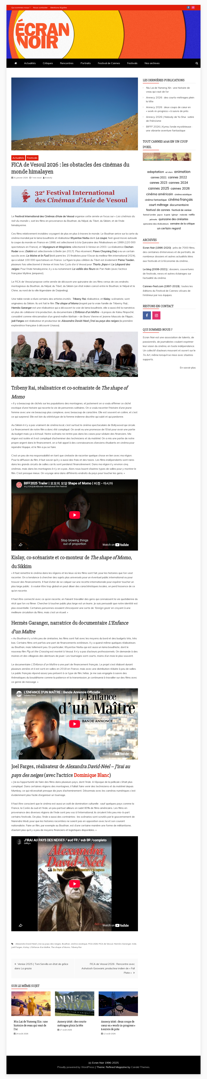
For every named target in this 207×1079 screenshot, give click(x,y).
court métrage (158, 205)
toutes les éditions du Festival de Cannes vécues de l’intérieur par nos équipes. (168, 290)
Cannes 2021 (159, 177)
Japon (160, 214)
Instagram (193, 7)
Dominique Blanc (91, 775)
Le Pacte (167, 215)
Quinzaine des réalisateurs (156, 224)
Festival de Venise (181, 210)
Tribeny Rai (76, 947)
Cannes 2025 (158, 188)
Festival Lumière (149, 215)
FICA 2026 (93, 944)
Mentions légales (58, 7)
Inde (134, 944)
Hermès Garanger (122, 944)
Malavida (183, 215)
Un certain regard (169, 228)
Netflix (192, 214)
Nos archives (152, 63)
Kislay (26, 947)
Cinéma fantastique (156, 199)
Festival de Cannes (109, 63)
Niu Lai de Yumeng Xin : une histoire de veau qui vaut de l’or (31, 1025)
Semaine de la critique (182, 223)
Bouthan (66, 944)
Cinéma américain (159, 194)
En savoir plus (188, 367)
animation (182, 171)
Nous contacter (40, 7)
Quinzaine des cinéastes (173, 219)
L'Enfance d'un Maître (40, 947)
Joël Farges (16, 947)
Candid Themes (140, 1067)
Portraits (86, 63)
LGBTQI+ (175, 214)
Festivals (132, 63)
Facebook (188, 7)
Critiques (48, 63)
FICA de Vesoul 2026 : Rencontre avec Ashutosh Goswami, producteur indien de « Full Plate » (108, 968)
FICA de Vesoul (106, 944)
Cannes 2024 (178, 182)
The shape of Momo (60, 947)
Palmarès (153, 219)
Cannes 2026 (180, 188)
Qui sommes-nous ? (20, 7)
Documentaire (179, 205)
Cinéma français (180, 199)
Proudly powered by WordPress (76, 1067)
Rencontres (66, 63)
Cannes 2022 (177, 177)
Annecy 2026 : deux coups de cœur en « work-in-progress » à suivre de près (118, 1025)
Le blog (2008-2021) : (156, 269)
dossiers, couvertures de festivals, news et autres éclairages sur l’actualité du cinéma (168, 274)
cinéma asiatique (79, 944)
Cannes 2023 (158, 182)
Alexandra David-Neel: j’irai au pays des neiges (38, 944)
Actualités (30, 63)
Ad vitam (169, 172)
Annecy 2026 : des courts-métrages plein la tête (72, 1023)
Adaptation (155, 172)
